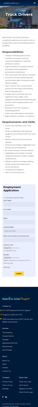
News (4, 364)
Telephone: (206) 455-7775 (12, 315)
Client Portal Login (26, 392)
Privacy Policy (7, 382)
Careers (5, 367)
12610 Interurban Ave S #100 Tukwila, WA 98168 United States (17, 320)
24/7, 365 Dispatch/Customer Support (16, 310)
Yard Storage (7, 350)
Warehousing (7, 346)
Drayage (5, 339)
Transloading (7, 332)
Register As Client (25, 389)
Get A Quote (23, 385)
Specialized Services (9, 343)
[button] (35, 3)
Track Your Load (25, 382)
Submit (19, 273)
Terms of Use (7, 385)
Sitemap (5, 389)
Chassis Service (8, 336)
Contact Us (6, 371)
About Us (5, 361)
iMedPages (15, 406)
